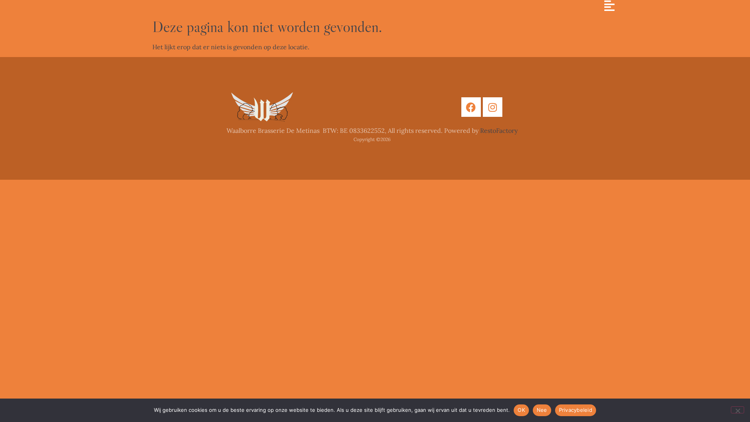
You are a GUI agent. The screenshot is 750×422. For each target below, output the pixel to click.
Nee (542, 410)
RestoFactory (499, 130)
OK (521, 410)
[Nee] (737, 409)
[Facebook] (471, 107)
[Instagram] (492, 107)
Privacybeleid (575, 410)
